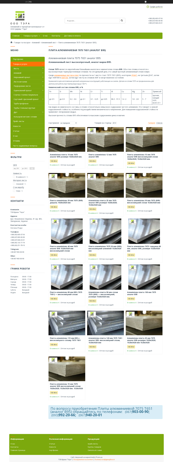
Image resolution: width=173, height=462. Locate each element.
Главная (16, 36)
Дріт (15, 112)
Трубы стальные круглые (24, 108)
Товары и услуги (30, 36)
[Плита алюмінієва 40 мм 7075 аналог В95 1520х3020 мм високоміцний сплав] (67, 231)
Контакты (56, 36)
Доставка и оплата (72, 36)
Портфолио (18, 59)
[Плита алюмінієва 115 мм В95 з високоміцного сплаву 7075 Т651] (67, 323)
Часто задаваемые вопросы (25, 145)
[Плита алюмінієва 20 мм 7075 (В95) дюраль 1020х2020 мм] (67, 185)
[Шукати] (121, 20)
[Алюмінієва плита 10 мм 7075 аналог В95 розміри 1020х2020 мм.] (67, 139)
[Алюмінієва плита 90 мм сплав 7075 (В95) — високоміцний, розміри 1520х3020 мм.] (105, 277)
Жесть (16, 68)
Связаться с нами (95, 450)
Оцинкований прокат (23, 90)
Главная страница (18, 450)
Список (159, 123)
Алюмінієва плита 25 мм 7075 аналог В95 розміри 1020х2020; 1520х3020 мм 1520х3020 (141, 340)
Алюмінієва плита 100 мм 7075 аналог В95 (141, 293)
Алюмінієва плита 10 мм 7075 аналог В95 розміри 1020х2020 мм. (66, 155)
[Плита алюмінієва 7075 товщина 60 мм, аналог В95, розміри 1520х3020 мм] (144, 231)
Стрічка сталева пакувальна (26, 95)
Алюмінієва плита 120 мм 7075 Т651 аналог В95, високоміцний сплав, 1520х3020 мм (105, 340)
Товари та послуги (22, 42)
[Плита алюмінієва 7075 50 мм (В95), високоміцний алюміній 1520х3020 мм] (105, 231)
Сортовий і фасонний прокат (26, 99)
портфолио (53, 450)
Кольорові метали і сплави (25, 116)
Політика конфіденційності (105, 459)
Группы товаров (94, 447)
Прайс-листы (18, 121)
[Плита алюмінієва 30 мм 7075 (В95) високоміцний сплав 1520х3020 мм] (144, 185)
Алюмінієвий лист (48, 42)
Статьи (16, 131)
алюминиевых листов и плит (66, 75)
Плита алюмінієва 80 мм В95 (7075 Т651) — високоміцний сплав (66, 293)
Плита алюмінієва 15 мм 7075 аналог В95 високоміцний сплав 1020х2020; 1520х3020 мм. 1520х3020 (66, 386)
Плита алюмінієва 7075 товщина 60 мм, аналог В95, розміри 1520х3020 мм (144, 248)
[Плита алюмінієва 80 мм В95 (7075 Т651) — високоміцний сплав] (67, 277)
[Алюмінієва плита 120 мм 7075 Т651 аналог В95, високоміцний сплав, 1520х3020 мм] (105, 323)
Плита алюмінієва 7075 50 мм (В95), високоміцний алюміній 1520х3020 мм (105, 248)
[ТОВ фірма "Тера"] (20, 17)
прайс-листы (93, 444)
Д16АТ (134, 75)
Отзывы (16, 141)
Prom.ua (99, 457)
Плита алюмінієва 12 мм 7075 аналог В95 (102, 155)
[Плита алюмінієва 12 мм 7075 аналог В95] (105, 139)
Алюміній (36, 42)
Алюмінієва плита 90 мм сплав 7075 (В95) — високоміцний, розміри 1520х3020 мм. (103, 294)
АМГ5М (64, 77)
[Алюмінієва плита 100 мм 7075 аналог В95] (144, 277)
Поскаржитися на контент (83, 459)
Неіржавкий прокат (22, 77)
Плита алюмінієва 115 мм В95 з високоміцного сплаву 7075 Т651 (65, 339)
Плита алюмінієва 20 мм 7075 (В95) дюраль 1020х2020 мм (66, 201)
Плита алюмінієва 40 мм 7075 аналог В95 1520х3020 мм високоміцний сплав (64, 248)
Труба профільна (21, 103)
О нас (45, 36)
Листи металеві (20, 81)
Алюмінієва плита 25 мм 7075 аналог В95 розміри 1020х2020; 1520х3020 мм (103, 202)
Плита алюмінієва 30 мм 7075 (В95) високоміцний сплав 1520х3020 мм (143, 201)
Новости (17, 126)
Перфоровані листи (22, 86)
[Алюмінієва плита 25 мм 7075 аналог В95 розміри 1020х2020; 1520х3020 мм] (105, 185)
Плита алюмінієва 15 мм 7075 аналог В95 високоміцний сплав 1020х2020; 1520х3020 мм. (142, 156)
